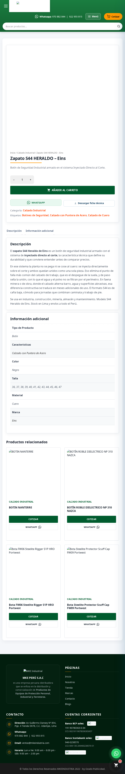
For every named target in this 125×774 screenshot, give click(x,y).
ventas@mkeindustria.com (32, 742)
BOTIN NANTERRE (20, 507)
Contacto (70, 698)
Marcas (69, 693)
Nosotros (70, 682)
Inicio (12, 152)
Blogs (68, 704)
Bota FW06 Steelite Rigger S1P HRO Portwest (31, 606)
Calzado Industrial (26, 152)
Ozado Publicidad (95, 768)
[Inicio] (29, 6)
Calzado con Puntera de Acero (68, 215)
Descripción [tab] (14, 231)
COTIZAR (33, 519)
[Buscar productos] (119, 26)
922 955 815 (75, 16)
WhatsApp (38, 202)
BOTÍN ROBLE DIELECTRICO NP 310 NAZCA (89, 509)
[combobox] (62, 26)
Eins (14, 420)
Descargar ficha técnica (91, 203)
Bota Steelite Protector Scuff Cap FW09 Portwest (88, 606)
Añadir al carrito (65, 190)
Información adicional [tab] (40, 231)
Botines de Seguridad (35, 215)
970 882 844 (58, 16)
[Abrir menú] (6, 6)
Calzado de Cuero (98, 215)
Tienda (69, 687)
